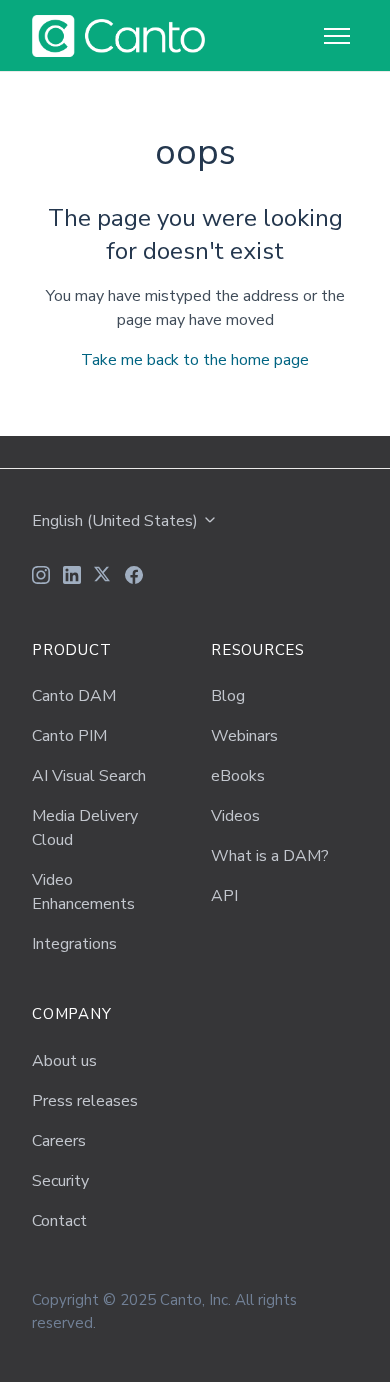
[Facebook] (134, 578)
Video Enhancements (83, 892)
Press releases (85, 1101)
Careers (59, 1141)
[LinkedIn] (72, 578)
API (224, 896)
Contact (59, 1221)
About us (64, 1061)
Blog (228, 696)
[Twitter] (103, 578)
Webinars (244, 736)
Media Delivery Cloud (85, 828)
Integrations (74, 944)
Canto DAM (74, 696)
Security (60, 1181)
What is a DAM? (270, 856)
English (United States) (117, 521)
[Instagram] (41, 578)
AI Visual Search (89, 776)
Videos (235, 816)
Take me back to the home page (195, 360)
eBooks (238, 776)
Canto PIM (69, 736)
